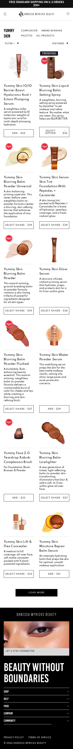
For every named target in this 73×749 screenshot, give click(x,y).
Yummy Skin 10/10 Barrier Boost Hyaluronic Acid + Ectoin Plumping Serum (18, 94)
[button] (5, 14)
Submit (36, 668)
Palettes (27, 36)
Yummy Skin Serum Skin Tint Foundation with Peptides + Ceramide (54, 186)
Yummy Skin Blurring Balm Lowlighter (50, 458)
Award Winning (51, 31)
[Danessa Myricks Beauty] (36, 14)
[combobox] (60, 43)
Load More (36, 593)
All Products (45, 36)
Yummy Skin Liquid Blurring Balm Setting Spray (54, 90)
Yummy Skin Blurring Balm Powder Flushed (16, 359)
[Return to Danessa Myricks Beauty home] (36, 614)
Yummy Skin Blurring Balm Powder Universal (18, 182)
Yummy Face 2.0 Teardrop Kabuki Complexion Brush (18, 458)
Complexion (29, 31)
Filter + (10, 44)
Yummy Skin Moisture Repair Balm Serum (52, 546)
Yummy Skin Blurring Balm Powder (14, 274)
